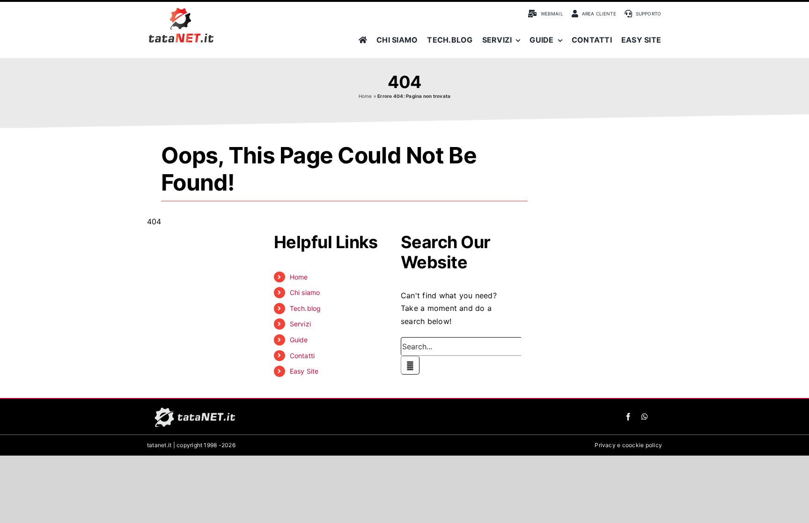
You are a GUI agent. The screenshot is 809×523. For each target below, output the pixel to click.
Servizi (300, 324)
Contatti (302, 356)
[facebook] (628, 416)
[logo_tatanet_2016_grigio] (194, 408)
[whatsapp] (644, 416)
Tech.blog (305, 308)
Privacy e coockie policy (628, 445)
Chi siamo (305, 292)
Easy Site (304, 371)
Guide (299, 340)
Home (365, 96)
